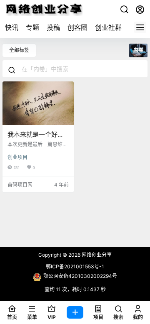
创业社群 (108, 27)
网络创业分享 (96, 255)
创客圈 (78, 27)
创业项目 (18, 157)
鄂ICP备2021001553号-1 (75, 266)
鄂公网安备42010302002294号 (80, 276)
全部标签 (19, 50)
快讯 (11, 27)
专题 (32, 27)
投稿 (53, 27)
